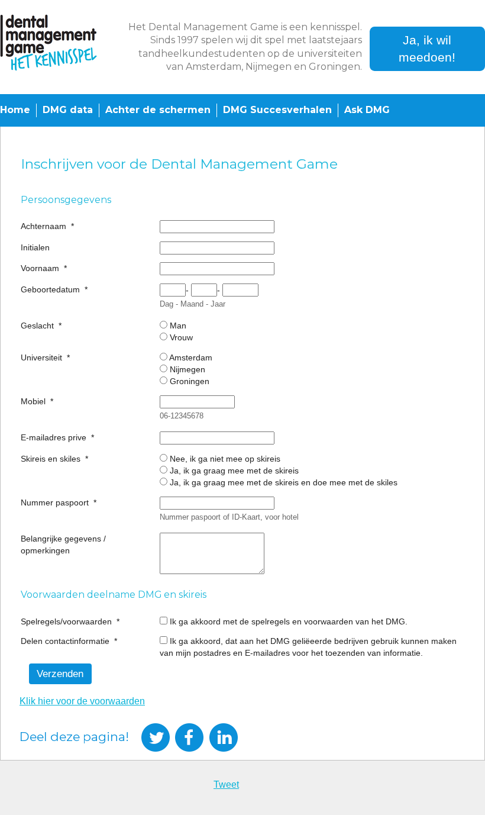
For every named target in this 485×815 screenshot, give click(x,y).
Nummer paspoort (55, 502)
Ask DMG (367, 109)
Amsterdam (190, 357)
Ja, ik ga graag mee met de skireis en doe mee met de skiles (283, 482)
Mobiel (33, 401)
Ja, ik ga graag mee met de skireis (234, 470)
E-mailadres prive (53, 437)
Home (15, 109)
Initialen (35, 247)
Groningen (189, 381)
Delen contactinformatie (65, 641)
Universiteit (41, 357)
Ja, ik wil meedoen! (427, 48)
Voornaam (40, 268)
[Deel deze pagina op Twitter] (155, 737)
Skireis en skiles (50, 458)
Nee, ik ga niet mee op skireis (225, 458)
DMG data (68, 109)
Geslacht (37, 325)
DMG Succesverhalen (277, 109)
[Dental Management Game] (57, 42)
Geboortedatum (50, 289)
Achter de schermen (158, 109)
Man (178, 325)
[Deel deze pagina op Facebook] (189, 737)
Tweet (226, 784)
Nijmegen (187, 369)
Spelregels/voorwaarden (66, 621)
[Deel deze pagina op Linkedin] (223, 737)
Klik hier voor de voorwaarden (82, 701)
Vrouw (181, 337)
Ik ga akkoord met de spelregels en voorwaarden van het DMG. (289, 621)
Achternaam (43, 226)
